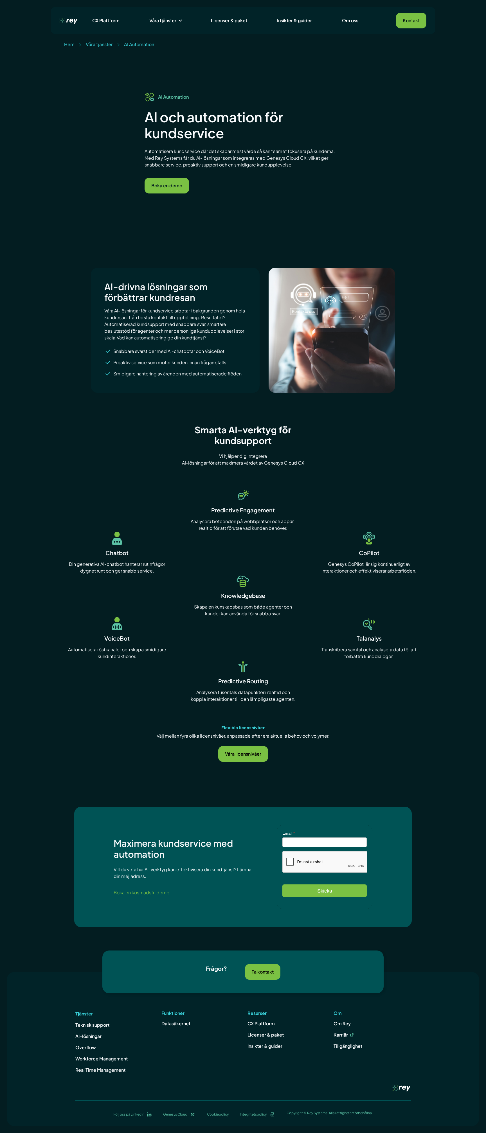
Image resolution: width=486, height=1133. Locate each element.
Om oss (350, 20)
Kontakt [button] (411, 20)
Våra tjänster (162, 20)
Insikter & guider (294, 20)
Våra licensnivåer (243, 754)
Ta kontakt (263, 972)
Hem (69, 44)
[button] (165, 21)
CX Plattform (106, 20)
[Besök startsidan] (69, 20)
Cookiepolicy (218, 1114)
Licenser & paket (229, 20)
